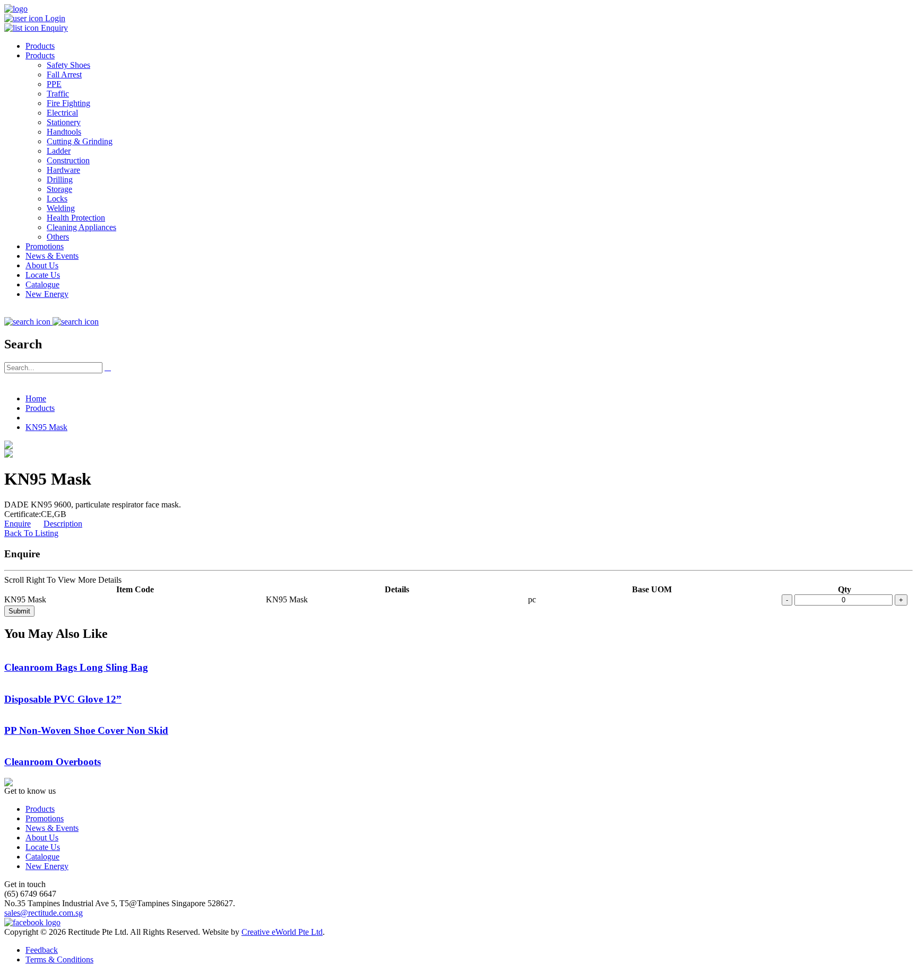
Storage (59, 189)
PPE (54, 84)
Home (35, 398)
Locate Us (42, 274)
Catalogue (42, 284)
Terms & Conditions (59, 959)
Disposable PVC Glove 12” (63, 699)
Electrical (62, 112)
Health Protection (76, 217)
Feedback (41, 949)
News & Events (52, 255)
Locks (57, 198)
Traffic (58, 93)
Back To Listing (31, 533)
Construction (68, 160)
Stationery (64, 122)
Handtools (64, 131)
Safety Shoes (68, 64)
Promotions (44, 246)
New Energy (46, 294)
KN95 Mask (46, 427)
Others (58, 236)
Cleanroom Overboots (52, 761)
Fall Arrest (64, 74)
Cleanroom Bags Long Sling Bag (76, 667)
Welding (61, 208)
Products (40, 45)
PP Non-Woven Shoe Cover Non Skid (86, 730)
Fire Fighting (68, 103)
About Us (41, 265)
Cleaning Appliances (81, 227)
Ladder (59, 150)
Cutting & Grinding (80, 141)
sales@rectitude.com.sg (43, 912)
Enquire (17, 523)
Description (63, 523)
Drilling (60, 179)
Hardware (63, 169)
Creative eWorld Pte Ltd (282, 931)
